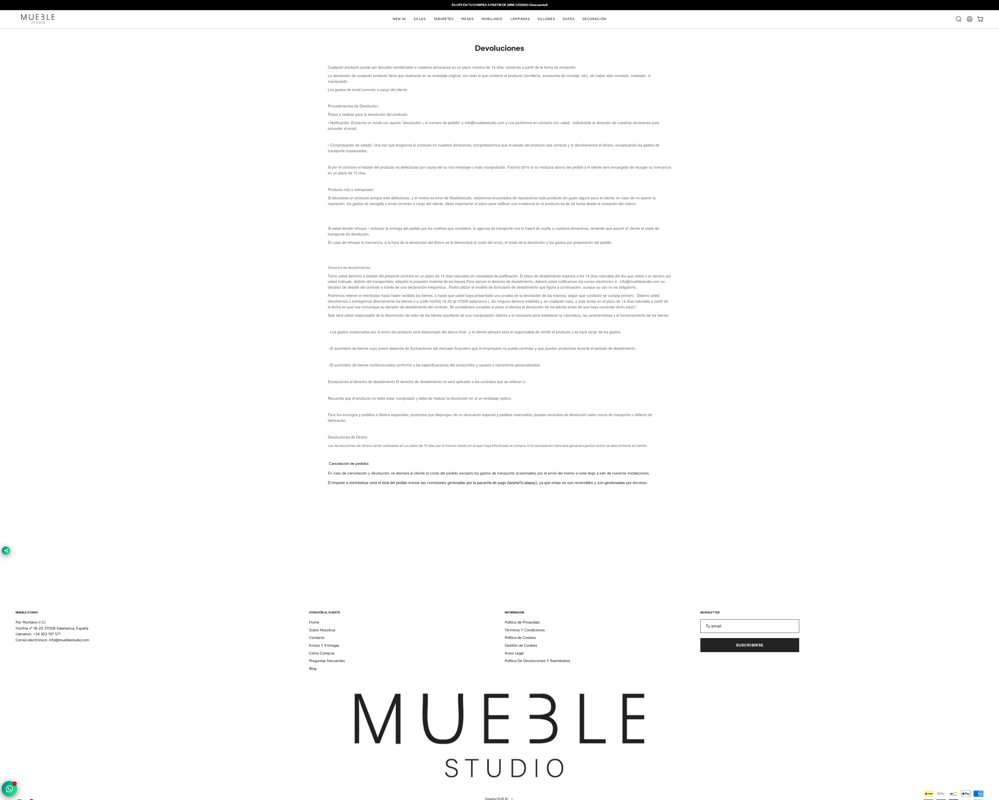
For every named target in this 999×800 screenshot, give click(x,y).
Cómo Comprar (322, 653)
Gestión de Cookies (521, 645)
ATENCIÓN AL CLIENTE (324, 612)
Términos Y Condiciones (525, 630)
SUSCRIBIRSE (750, 645)
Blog (312, 668)
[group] (499, 5)
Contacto (316, 637)
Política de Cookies (520, 637)
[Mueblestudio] (38, 19)
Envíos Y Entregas (324, 645)
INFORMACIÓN (514, 612)
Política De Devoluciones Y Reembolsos (537, 660)
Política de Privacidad (522, 622)
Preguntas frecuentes (327, 660)
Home (314, 622)
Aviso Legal (514, 653)
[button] (420, 19)
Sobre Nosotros (322, 630)
